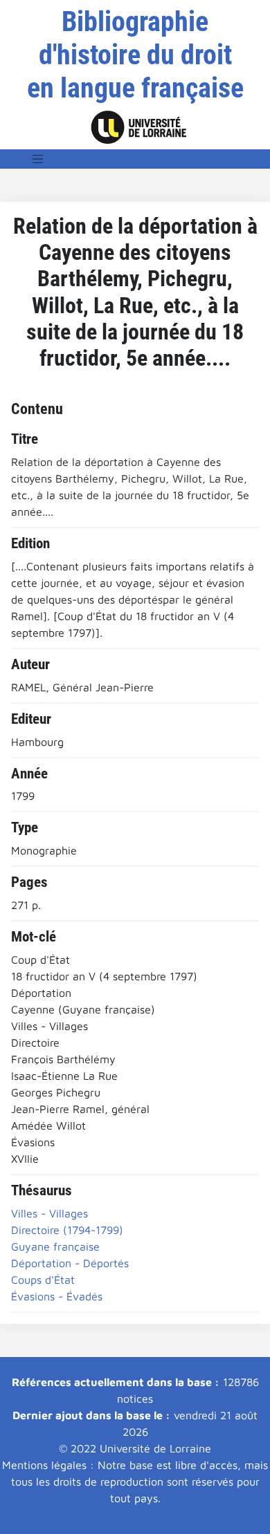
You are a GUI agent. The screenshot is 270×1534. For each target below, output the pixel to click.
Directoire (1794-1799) (67, 1230)
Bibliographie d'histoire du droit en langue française (135, 55)
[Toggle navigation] (38, 159)
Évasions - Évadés (56, 1296)
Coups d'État (43, 1279)
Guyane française (55, 1246)
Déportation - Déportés (70, 1263)
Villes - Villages (49, 1213)
